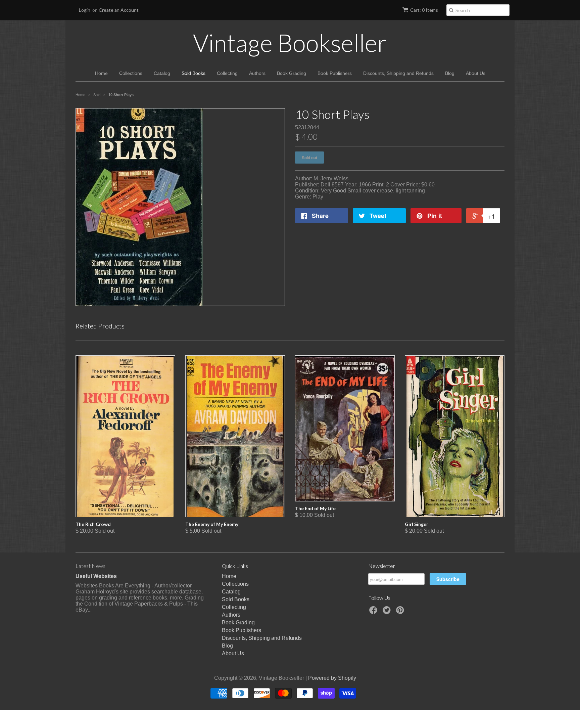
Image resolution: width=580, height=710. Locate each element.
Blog (449, 73)
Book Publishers (335, 73)
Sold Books (193, 73)
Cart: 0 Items (424, 10)
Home (101, 73)
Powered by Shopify (332, 678)
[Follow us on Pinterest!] (401, 612)
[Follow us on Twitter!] (388, 612)
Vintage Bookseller (290, 43)
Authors (257, 73)
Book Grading (291, 73)
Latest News (90, 566)
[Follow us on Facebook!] (374, 612)
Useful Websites (96, 576)
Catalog (162, 73)
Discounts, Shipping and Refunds (398, 73)
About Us (475, 73)
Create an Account (119, 10)
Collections (130, 73)
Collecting (227, 73)
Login (84, 10)
